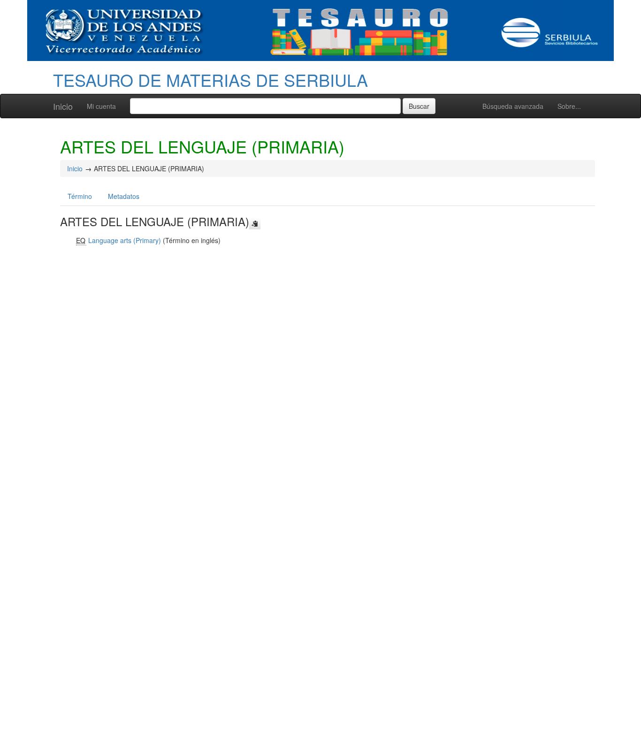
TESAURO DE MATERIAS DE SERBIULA (210, 80)
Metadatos (123, 196)
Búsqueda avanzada (512, 106)
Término (80, 196)
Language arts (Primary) (124, 240)
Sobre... (569, 106)
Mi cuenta (101, 106)
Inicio (63, 106)
